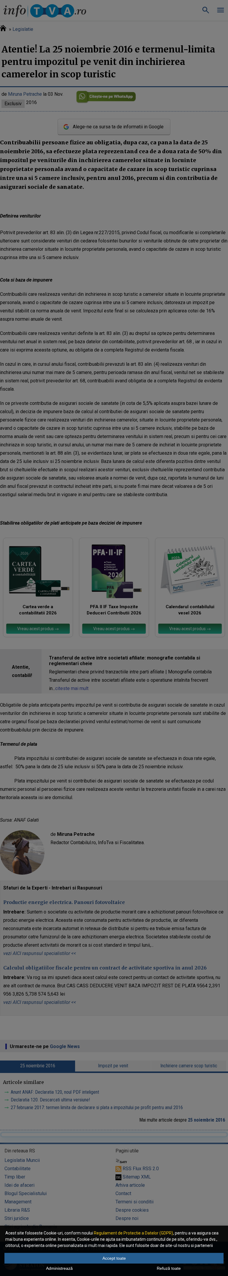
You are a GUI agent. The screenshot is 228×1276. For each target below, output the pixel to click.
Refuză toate (169, 1268)
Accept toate (114, 1258)
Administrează (59, 1268)
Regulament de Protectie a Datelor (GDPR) (133, 1233)
